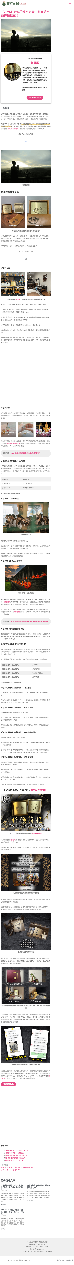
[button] (48, 108)
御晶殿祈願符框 (13, 129)
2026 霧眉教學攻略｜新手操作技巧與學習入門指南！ (18, 1168)
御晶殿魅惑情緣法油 (13, 443)
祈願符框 (12, 840)
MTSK (18, 299)
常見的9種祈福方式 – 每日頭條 (15, 1158)
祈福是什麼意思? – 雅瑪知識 (14, 1153)
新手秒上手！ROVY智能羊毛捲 (10, 1170)
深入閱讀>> (3, 1204)
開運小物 (17, 612)
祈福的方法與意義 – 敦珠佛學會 (15, 1160)
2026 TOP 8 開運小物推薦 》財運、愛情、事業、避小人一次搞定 (12, 1212)
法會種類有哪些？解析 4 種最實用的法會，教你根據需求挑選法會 (12, 1187)
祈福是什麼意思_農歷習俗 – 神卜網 (16, 1151)
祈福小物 (7, 602)
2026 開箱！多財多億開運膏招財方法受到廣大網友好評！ (29, 622)
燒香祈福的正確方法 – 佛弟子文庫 (16, 1155)
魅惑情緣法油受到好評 (32, 453)
